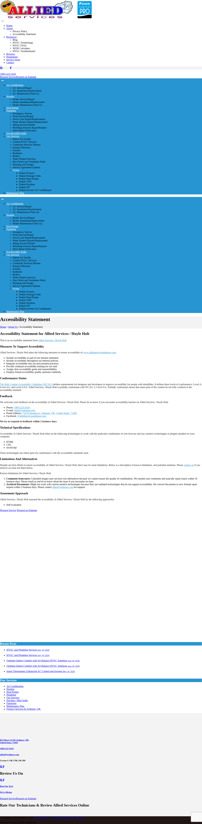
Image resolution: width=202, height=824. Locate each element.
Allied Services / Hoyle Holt (52, 340)
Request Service (8, 77)
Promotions (12, 57)
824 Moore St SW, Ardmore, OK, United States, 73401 (14, 741)
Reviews (10, 54)
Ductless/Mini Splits (16, 133)
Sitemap (79, 817)
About (9, 28)
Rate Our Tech (6, 786)
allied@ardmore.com (24, 410)
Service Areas (13, 59)
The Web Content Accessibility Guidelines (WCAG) (26, 384)
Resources (11, 37)
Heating (10, 96)
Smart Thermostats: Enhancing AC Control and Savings (40, 671)
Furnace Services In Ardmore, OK (23, 709)
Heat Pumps (12, 107)
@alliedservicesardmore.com (31, 416)
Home (9, 25)
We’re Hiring (6, 792)
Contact (10, 62)
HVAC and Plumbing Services (27, 650)
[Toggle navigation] (2, 21)
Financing (11, 703)
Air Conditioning (14, 85)
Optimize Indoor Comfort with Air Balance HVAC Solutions (43, 660)
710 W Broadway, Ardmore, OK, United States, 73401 (49, 413)
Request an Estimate (26, 77)
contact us (189, 465)
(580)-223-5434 (8, 74)
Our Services (12, 136)
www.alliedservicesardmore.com (99, 352)
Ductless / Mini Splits (17, 700)
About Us (13, 327)
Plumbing (11, 110)
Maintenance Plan (15, 193)
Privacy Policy (41, 817)
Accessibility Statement (62, 817)
